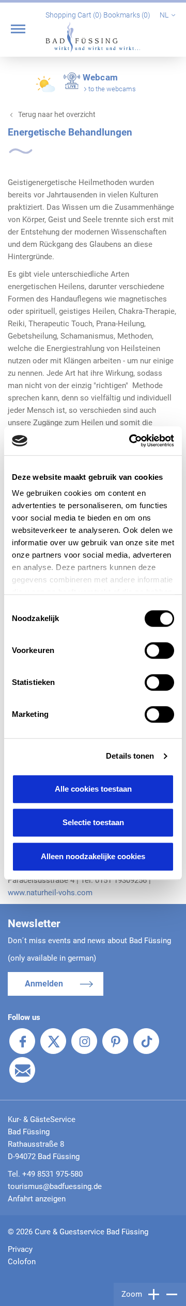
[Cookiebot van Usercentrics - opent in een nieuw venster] (131, 440)
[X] (53, 1041)
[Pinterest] (115, 1041)
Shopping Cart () (74, 15)
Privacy (20, 1249)
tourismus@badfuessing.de (55, 1186)
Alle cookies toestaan (93, 788)
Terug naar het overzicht (57, 114)
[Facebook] (22, 1041)
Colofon (22, 1261)
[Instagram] (84, 1041)
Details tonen (130, 755)
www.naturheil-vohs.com (50, 892)
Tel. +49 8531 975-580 (45, 1174)
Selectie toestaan (93, 822)
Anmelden (44, 984)
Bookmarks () (127, 15)
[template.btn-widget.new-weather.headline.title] (46, 88)
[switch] (159, 650)
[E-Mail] (22, 1070)
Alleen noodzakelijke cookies (93, 856)
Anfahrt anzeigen (37, 1198)
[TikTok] (146, 1041)
